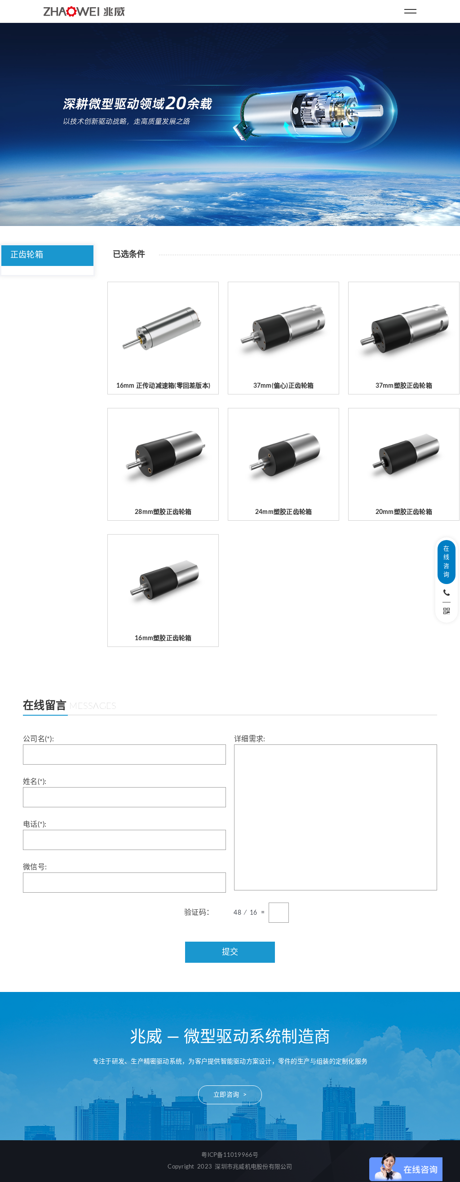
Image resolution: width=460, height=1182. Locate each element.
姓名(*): (34, 781)
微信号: (35, 867)
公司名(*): (38, 739)
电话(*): (34, 824)
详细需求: (249, 739)
